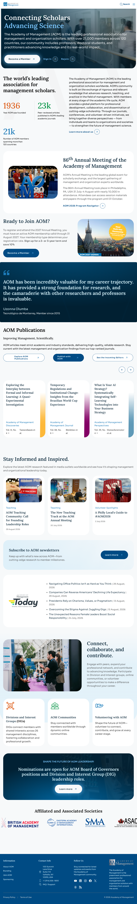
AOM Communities (63, 717)
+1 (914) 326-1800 (51, 881)
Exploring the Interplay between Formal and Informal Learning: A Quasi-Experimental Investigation (19, 394)
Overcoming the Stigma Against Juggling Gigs (77, 609)
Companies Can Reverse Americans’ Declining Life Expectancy (87, 592)
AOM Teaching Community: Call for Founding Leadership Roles (17, 518)
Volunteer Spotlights (106, 507)
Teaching (11, 507)
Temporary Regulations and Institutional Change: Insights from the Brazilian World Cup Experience (64, 394)
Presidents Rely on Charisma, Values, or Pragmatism (80, 600)
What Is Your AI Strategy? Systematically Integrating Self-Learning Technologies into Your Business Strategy (106, 398)
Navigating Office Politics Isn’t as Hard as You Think (80, 583)
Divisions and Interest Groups (21, 719)
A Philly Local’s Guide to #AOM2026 (111, 514)
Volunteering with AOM (111, 717)
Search (126, 4)
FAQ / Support (49, 884)
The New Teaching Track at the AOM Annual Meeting (63, 516)
